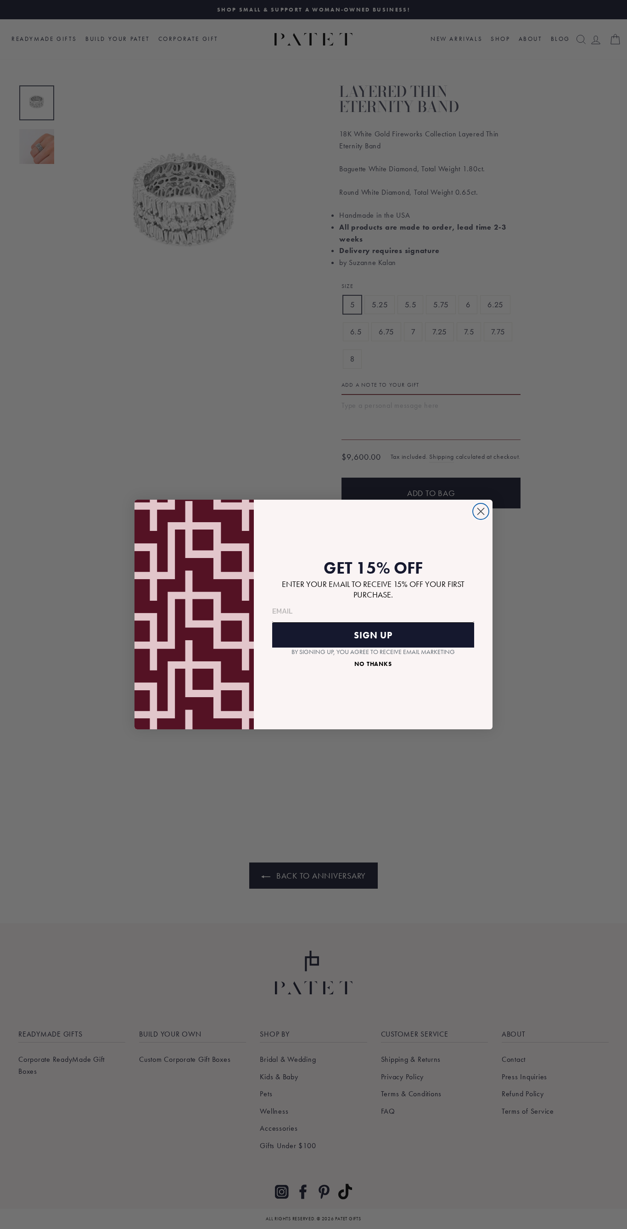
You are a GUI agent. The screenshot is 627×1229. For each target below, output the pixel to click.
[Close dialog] (481, 511)
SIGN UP (373, 635)
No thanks (373, 664)
